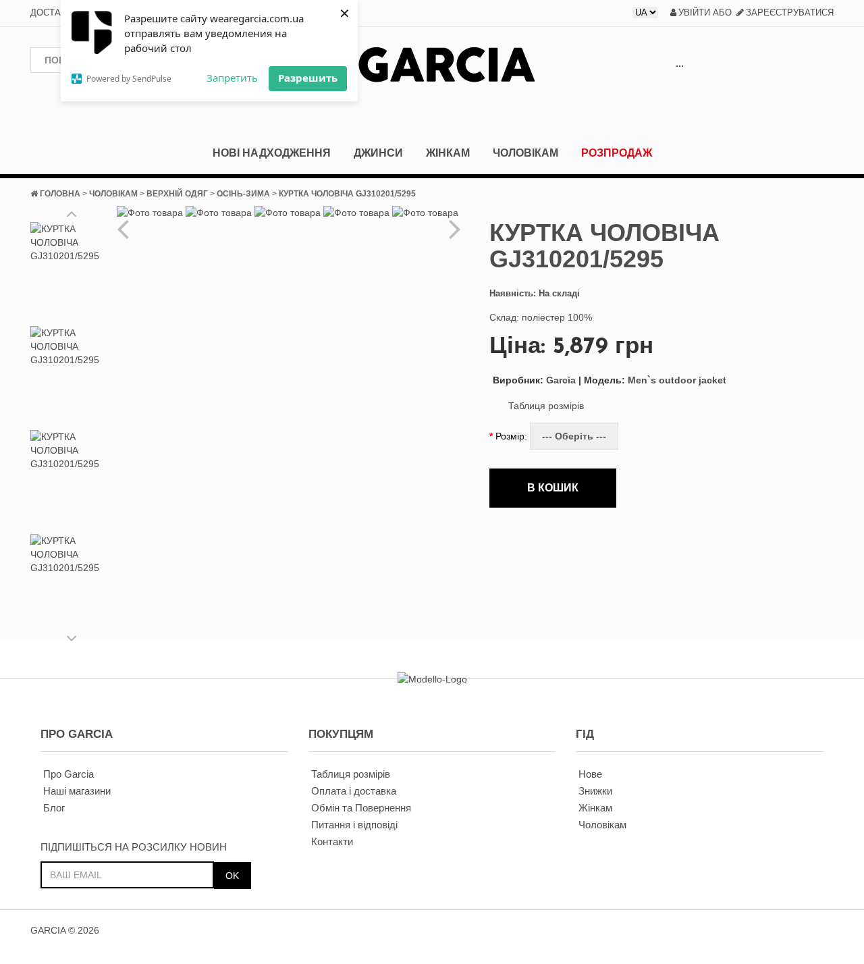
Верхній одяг (177, 193)
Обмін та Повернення (361, 807)
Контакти (332, 841)
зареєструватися (790, 12)
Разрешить (308, 77)
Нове (590, 774)
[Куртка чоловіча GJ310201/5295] (71, 271)
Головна (60, 193)
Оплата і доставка (353, 791)
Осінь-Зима (243, 193)
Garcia (534, 380)
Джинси (378, 153)
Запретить (232, 77)
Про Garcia (68, 774)
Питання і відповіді (354, 824)
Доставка (54, 12)
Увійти (694, 12)
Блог (54, 807)
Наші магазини (77, 791)
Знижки (595, 791)
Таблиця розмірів (546, 405)
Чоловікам (525, 153)
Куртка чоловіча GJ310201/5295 (347, 193)
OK (232, 875)
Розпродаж (616, 153)
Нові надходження (272, 153)
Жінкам (448, 153)
